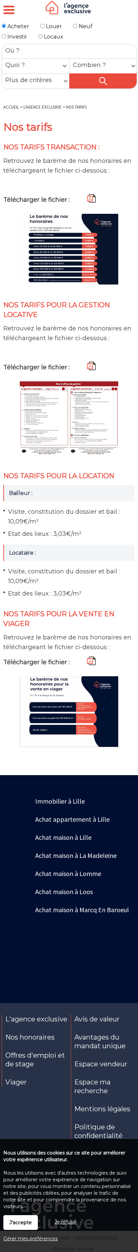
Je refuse (65, 1222)
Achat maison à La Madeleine (76, 855)
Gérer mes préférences (30, 1239)
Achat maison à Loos (64, 891)
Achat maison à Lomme (68, 873)
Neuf (84, 26)
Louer (53, 26)
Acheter (17, 26)
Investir (16, 37)
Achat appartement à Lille (72, 819)
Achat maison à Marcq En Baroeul (82, 909)
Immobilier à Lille (60, 801)
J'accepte (20, 1222)
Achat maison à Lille (63, 837)
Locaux (53, 37)
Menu (8, 9)
